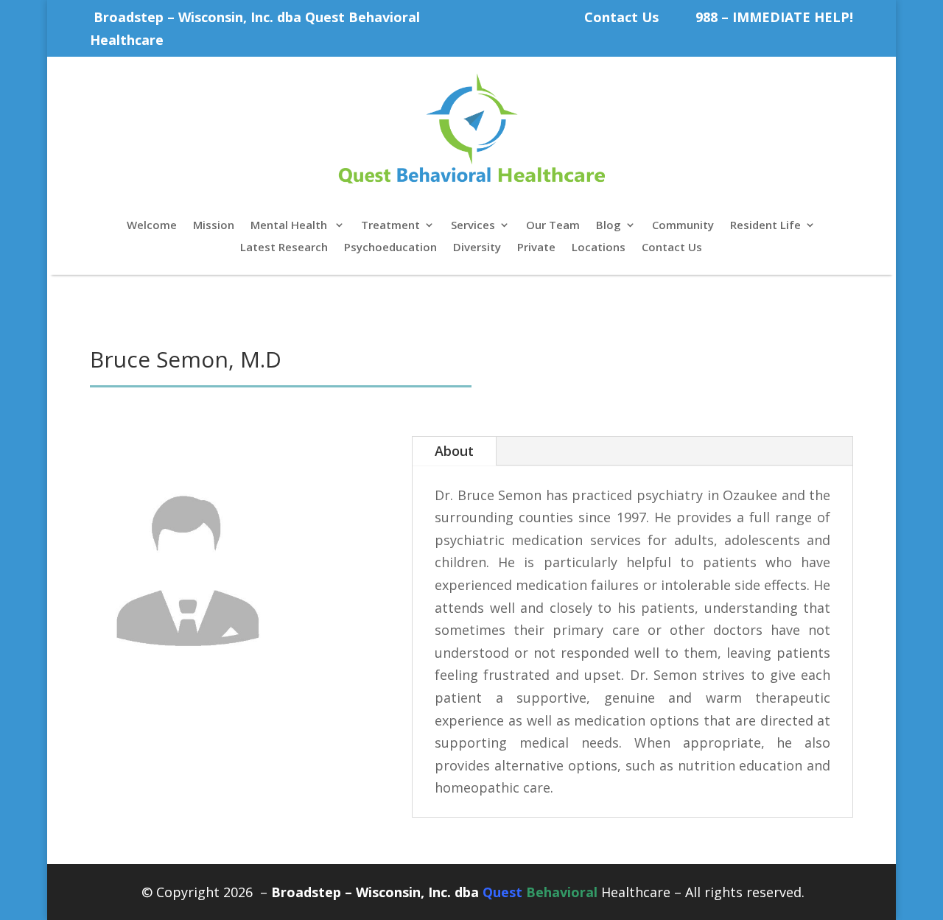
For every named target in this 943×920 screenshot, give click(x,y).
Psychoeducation (390, 248)
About (454, 451)
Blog (608, 226)
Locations (598, 248)
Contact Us (621, 17)
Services (473, 226)
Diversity (477, 248)
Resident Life (765, 226)
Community (683, 226)
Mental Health (290, 226)
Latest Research (284, 248)
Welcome (152, 226)
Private (536, 248)
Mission (213, 226)
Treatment (390, 226)
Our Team (553, 226)
